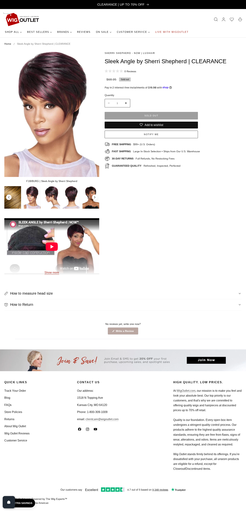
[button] (216, 19)
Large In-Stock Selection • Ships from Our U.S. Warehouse (156, 151)
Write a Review (125, 332)
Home (7, 43)
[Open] (9, 502)
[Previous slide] (9, 197)
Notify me (151, 134)
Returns (9, 419)
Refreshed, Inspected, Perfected (146, 165)
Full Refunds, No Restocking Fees (143, 158)
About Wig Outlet (15, 426)
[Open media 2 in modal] (92, 57)
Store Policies (13, 412)
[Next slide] (94, 197)
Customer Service (15, 440)
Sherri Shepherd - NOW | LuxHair (130, 53)
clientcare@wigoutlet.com (102, 419)
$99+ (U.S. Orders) (133, 144)
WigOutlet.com (186, 390)
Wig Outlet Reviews (17, 433)
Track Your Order (15, 390)
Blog (7, 397)
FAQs (8, 404)
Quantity (109, 95)
